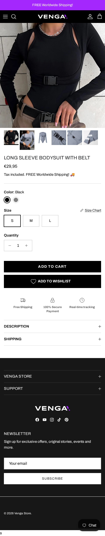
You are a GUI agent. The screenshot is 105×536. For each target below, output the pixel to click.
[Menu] (5, 16)
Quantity (11, 235)
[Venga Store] (52, 17)
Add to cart (52, 266)
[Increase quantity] (27, 245)
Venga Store (22, 513)
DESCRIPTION (16, 326)
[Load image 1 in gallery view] (52, 75)
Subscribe (52, 478)
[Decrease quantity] (8, 245)
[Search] (16, 16)
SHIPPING (12, 339)
